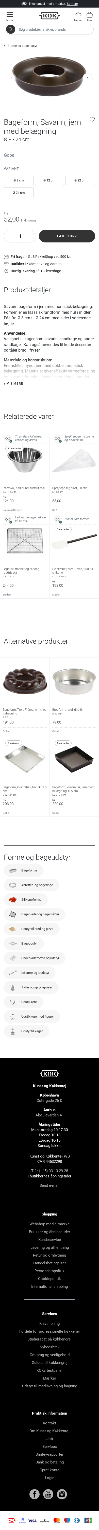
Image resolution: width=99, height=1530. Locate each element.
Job (49, 1439)
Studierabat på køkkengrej (49, 1339)
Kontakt (49, 1423)
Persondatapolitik (49, 1271)
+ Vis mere (13, 383)
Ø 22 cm (80, 180)
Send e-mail (49, 1185)
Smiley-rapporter (49, 1454)
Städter (7, 594)
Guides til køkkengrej (50, 1362)
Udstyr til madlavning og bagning (49, 1386)
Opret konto (50, 1470)
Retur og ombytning (49, 1255)
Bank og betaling (50, 1462)
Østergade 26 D (49, 1100)
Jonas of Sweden (12, 510)
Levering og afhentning (49, 1247)
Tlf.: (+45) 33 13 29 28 (49, 1171)
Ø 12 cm (49, 180)
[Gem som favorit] (92, 119)
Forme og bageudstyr (22, 46)
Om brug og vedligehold (50, 1355)
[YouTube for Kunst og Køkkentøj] (48, 1494)
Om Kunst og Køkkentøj (49, 1431)
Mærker (49, 1378)
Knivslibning (49, 1323)
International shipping (49, 1286)
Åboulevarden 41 (50, 1115)
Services (49, 1446)
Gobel (9, 155)
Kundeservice (49, 1239)
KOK (54, 510)
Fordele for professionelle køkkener (49, 1331)
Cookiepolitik (49, 1278)
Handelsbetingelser (49, 1263)
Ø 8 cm (18, 180)
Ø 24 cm (19, 193)
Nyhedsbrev (49, 1347)
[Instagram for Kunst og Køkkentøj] (62, 1494)
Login (49, 1478)
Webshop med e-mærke (49, 1224)
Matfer (55, 594)
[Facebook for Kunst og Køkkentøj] (35, 1494)
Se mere (72, 4)
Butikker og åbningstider (49, 1232)
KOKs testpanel (49, 1370)
